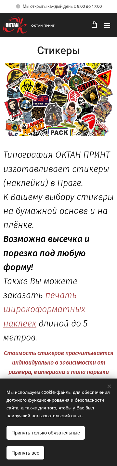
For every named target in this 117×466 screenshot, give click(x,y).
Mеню (107, 25)
